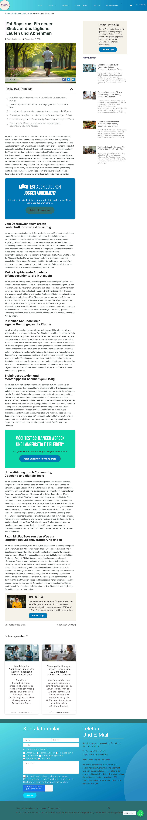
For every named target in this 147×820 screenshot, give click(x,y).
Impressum (41, 808)
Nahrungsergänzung (53, 755)
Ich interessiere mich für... (36, 749)
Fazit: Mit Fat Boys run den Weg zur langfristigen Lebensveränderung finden (35, 124)
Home (7, 13)
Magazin (65, 5)
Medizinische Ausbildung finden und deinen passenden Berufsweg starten (21, 670)
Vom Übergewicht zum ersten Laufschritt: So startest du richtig (38, 99)
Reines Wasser (47, 753)
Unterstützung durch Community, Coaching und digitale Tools (41, 119)
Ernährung (16, 13)
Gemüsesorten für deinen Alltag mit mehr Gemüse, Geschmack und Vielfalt (108, 124)
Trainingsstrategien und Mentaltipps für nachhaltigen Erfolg (41, 115)
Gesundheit (32, 755)
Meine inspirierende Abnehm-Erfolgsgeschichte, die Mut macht (38, 106)
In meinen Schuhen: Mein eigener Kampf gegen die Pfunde (40, 111)
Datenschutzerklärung (25, 808)
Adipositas (27, 13)
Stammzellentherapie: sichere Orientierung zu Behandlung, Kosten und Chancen (59, 670)
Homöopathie (65, 753)
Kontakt (97, 5)
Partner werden (112, 5)
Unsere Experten (81, 5)
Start (40, 5)
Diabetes (45, 758)
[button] (64, 79)
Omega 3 (30, 753)
